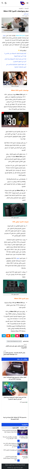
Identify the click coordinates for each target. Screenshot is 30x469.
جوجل (4, 35)
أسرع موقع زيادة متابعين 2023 (10, 450)
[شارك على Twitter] (22, 336)
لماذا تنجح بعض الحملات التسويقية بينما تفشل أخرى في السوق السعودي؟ (15, 398)
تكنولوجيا (21, 8)
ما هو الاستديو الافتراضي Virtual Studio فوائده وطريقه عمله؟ (9, 431)
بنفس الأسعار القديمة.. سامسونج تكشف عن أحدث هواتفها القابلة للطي (14, 352)
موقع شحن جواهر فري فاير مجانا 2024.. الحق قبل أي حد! (10, 437)
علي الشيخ (26, 14)
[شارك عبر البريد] (17, 336)
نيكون (17, 258)
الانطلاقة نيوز (22, 465)
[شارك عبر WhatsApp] (13, 336)
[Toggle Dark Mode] (6, 3)
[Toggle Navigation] (27, 3)
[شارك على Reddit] (8, 336)
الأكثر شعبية (16, 428)
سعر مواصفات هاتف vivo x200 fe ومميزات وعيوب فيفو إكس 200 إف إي (10, 445)
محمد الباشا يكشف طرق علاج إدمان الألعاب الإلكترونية (16, 346)
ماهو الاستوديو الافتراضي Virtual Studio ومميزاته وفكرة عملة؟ (10, 458)
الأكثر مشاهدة (23, 428)
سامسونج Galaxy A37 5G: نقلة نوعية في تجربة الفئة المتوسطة (14, 418)
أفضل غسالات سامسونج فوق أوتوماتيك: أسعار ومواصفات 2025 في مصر (14, 378)
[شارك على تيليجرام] (4, 336)
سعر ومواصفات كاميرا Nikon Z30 (16, 11)
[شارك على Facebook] (26, 336)
